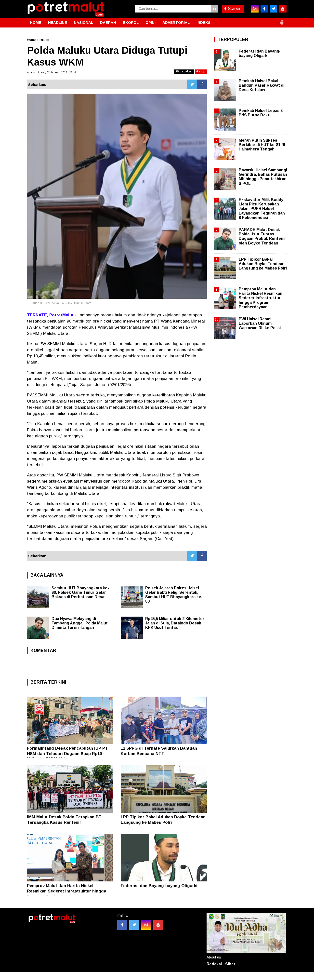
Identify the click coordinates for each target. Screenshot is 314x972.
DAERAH (108, 22)
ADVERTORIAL (176, 22)
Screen (234, 8)
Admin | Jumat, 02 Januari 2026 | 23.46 (51, 72)
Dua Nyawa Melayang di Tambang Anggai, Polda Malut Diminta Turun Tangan (80, 623)
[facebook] (264, 9)
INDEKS (203, 22)
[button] (282, 20)
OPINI (150, 22)
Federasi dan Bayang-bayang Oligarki (159, 885)
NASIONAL (83, 22)
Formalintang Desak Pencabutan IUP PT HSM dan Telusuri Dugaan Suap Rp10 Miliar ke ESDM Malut (67, 753)
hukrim (44, 39)
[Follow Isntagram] (146, 925)
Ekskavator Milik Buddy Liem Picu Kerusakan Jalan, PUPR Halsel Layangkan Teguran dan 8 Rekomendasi (262, 209)
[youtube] (283, 9)
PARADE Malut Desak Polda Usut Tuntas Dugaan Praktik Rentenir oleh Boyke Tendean (262, 236)
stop (201, 71)
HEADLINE (57, 22)
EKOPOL (131, 22)
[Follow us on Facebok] (122, 925)
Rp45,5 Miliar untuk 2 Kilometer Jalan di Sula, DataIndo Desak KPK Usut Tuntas (174, 623)
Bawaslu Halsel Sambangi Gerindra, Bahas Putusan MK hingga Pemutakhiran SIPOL (263, 177)
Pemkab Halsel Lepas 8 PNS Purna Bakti (261, 112)
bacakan (186, 71)
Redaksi (214, 964)
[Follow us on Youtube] (158, 925)
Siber (230, 964)
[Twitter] (192, 84)
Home (31, 39)
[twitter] (273, 9)
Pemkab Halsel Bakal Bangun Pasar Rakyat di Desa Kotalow (261, 85)
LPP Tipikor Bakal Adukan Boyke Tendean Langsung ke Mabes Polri (263, 263)
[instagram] (255, 9)
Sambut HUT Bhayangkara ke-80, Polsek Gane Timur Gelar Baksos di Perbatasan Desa (80, 592)
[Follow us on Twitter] (134, 925)
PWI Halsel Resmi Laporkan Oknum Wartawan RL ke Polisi (260, 323)
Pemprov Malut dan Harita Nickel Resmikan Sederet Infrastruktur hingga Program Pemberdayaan (66, 891)
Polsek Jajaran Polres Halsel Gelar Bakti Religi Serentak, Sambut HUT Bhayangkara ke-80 (174, 594)
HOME (35, 22)
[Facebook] (202, 84)
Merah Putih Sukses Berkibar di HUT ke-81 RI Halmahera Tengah (262, 144)
